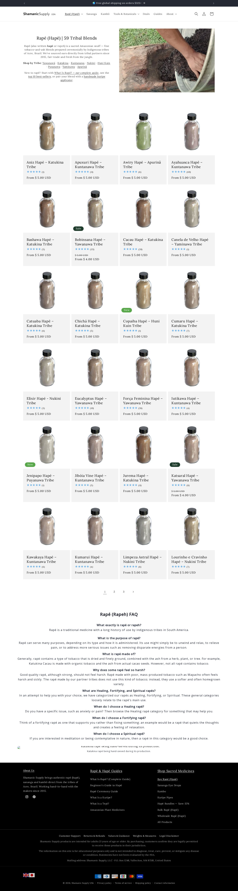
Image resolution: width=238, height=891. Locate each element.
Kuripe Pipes (165, 797)
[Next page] (133, 592)
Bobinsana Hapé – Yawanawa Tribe (90, 241)
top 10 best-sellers (39, 76)
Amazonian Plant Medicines (107, 809)
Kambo (162, 791)
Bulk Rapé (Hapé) (168, 809)
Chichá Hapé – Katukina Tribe (88, 323)
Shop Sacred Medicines (176, 771)
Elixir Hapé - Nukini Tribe (44, 400)
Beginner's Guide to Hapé (106, 785)
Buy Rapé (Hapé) (168, 779)
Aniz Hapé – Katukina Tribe (45, 164)
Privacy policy (104, 883)
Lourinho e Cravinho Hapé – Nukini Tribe (189, 559)
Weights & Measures (144, 835)
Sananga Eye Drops (169, 785)
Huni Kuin (104, 63)
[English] (26, 875)
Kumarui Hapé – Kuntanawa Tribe (89, 559)
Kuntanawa (78, 63)
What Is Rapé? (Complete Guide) (110, 779)
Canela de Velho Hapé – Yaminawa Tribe (190, 241)
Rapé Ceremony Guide (104, 791)
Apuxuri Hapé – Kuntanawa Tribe (89, 164)
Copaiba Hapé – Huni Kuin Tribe (141, 323)
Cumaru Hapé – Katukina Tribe (184, 323)
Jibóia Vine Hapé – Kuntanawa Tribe (91, 477)
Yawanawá (49, 63)
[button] (74, 14)
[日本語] (32, 875)
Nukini (91, 63)
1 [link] (105, 592)
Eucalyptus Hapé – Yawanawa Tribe (91, 400)
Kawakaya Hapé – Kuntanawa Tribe (42, 559)
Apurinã (82, 66)
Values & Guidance (119, 835)
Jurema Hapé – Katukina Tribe (136, 477)
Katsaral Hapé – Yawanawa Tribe (185, 477)
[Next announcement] (213, 3)
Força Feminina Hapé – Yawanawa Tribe (143, 400)
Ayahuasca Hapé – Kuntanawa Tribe (187, 164)
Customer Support (70, 835)
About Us (28, 770)
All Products (165, 822)
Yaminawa (69, 66)
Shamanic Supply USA (83, 883)
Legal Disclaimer (169, 835)
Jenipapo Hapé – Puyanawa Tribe (41, 477)
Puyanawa (54, 66)
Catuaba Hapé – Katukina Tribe (40, 323)
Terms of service (123, 883)
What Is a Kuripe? (101, 797)
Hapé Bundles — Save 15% (173, 803)
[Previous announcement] (24, 3)
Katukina (62, 63)
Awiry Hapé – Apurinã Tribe (142, 164)
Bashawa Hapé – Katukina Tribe (40, 241)
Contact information (164, 883)
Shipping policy (143, 883)
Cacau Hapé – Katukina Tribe (143, 241)
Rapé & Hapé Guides (106, 771)
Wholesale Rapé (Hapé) (172, 816)
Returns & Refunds (94, 835)
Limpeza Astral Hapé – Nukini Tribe (142, 559)
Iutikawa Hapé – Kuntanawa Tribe (186, 400)
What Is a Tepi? (99, 803)
